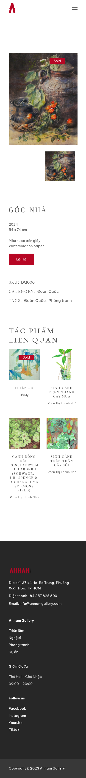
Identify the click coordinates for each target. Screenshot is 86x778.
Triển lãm (16, 630)
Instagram (17, 715)
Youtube (15, 722)
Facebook (17, 708)
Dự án (13, 652)
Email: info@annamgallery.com (35, 603)
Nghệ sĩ (15, 638)
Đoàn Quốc (48, 291)
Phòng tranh (60, 300)
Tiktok (14, 729)
